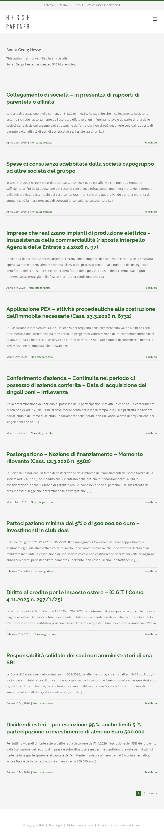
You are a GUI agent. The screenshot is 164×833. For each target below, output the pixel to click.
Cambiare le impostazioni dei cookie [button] (119, 825)
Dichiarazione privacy (80, 825)
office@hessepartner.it (103, 5)
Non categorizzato (41, 142)
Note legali (55, 825)
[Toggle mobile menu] (155, 19)
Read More (151, 142)
